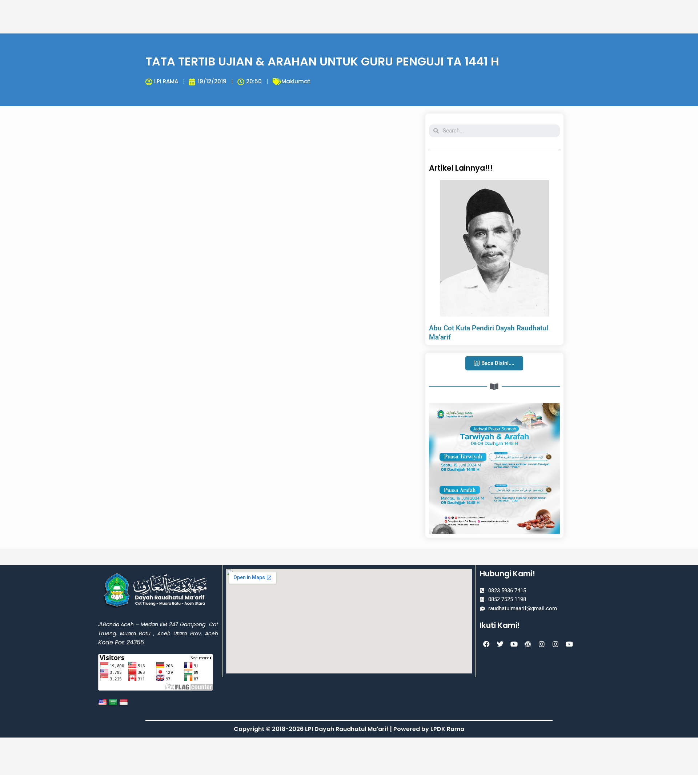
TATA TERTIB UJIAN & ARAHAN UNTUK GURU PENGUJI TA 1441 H (322, 61)
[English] (103, 702)
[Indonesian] (124, 702)
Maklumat (295, 81)
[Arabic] (114, 702)
